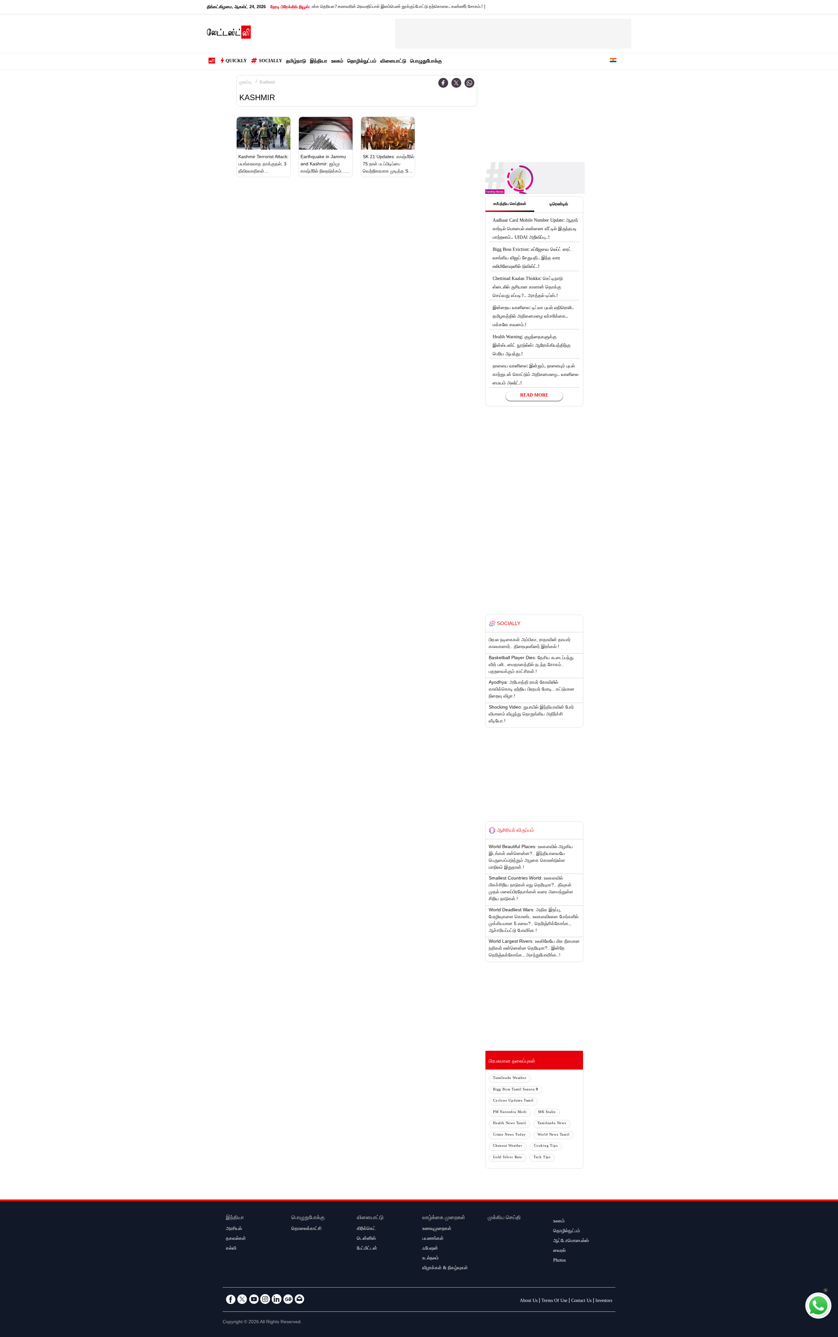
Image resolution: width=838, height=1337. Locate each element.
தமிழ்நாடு (296, 61)
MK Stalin (547, 1112)
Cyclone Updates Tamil (513, 1101)
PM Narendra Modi (510, 1112)
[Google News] (288, 1299)
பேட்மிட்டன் (367, 1249)
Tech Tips (542, 1158)
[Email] (299, 1299)
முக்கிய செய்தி (504, 1218)
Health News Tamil (509, 1123)
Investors (603, 1301)
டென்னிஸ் (366, 1239)
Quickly (236, 61)
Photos (559, 1261)
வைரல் (559, 1251)
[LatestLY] (229, 34)
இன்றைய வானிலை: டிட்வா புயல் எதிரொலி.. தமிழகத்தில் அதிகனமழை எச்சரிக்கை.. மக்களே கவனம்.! (533, 317)
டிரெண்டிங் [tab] (559, 204)
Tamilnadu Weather (510, 1078)
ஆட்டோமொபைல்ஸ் (571, 1241)
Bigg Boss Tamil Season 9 (515, 1090)
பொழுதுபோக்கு (426, 61)
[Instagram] (265, 1299)
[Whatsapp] (469, 83)
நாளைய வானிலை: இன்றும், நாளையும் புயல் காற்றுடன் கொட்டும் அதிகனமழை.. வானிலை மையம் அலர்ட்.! (535, 375)
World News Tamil (553, 1135)
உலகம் (337, 61)
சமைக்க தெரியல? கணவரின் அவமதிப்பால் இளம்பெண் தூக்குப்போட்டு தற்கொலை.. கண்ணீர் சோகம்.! (361, 7)
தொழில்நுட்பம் (361, 61)
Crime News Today (509, 1135)
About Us (528, 1301)
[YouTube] (254, 1299)
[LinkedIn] (277, 1299)
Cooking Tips (546, 1146)
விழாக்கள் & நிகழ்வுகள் (445, 1268)
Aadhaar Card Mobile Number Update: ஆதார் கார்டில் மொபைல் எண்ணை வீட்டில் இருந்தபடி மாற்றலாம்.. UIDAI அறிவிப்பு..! (535, 229)
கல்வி (231, 1249)
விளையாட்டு (393, 61)
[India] (613, 61)
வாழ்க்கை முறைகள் (443, 1218)
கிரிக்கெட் (366, 1229)
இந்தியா (318, 61)
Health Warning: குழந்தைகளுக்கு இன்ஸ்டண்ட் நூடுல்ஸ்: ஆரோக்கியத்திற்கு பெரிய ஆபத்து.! (532, 346)
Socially (270, 61)
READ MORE (534, 395)
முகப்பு (245, 82)
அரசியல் (234, 1229)
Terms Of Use (554, 1301)
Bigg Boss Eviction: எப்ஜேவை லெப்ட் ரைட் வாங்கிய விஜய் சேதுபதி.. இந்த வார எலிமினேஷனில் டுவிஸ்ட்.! (532, 259)
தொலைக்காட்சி (306, 1229)
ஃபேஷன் (430, 1249)
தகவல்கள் (236, 1239)
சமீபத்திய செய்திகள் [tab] (509, 204)
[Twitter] (456, 83)
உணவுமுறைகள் (436, 1229)
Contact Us (581, 1301)
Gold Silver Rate (507, 1158)
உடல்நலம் (430, 1258)
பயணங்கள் (433, 1239)
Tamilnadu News (551, 1123)
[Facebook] (443, 83)
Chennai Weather (507, 1146)
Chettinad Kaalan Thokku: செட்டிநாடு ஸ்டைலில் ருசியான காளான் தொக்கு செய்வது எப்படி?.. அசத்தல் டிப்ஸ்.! (528, 288)
